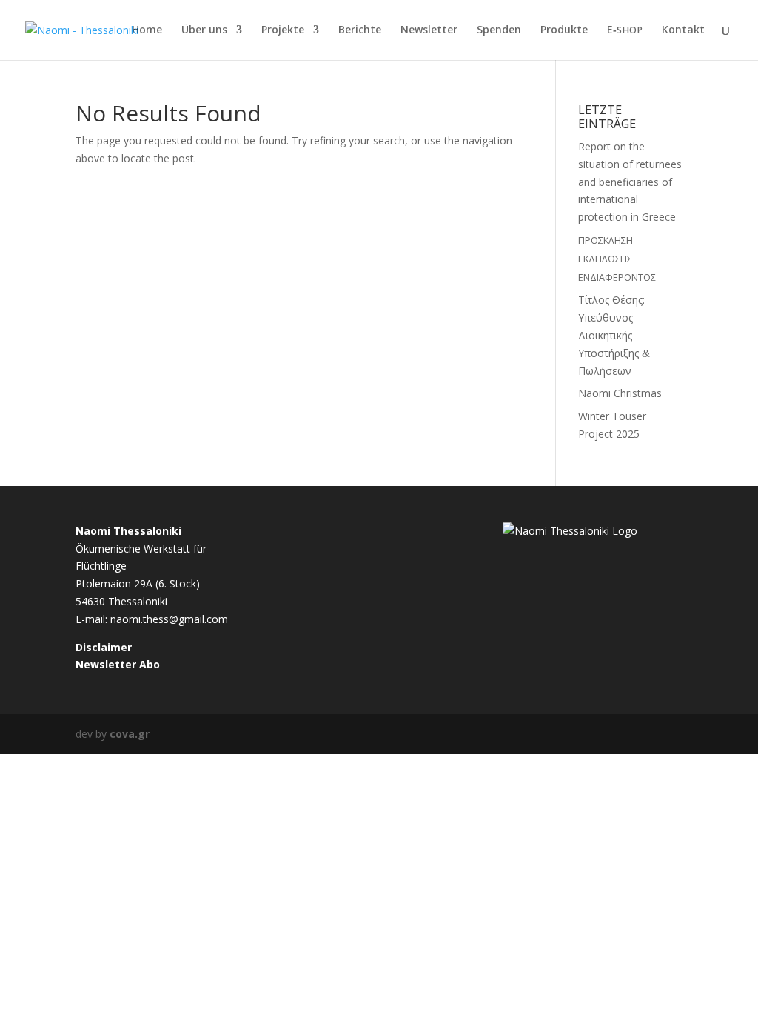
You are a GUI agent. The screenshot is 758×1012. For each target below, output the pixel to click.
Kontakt (683, 30)
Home (147, 30)
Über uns (204, 30)
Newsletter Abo (118, 664)
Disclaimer (104, 647)
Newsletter (428, 30)
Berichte (359, 30)
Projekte (282, 30)
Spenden (499, 30)
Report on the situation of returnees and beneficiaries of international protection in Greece (630, 181)
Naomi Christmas (620, 393)
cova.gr (130, 734)
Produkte (564, 30)
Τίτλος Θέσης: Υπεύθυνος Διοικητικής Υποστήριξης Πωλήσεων (614, 335)
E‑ (625, 30)
